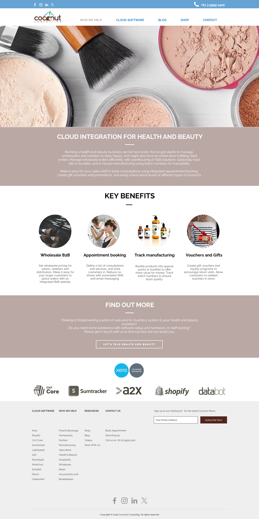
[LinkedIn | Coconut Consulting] (47, 5)
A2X (34, 454)
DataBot (36, 469)
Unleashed (38, 479)
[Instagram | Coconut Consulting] (41, 5)
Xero (34, 430)
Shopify (36, 435)
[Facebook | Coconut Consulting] (35, 5)
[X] (52, 5)
